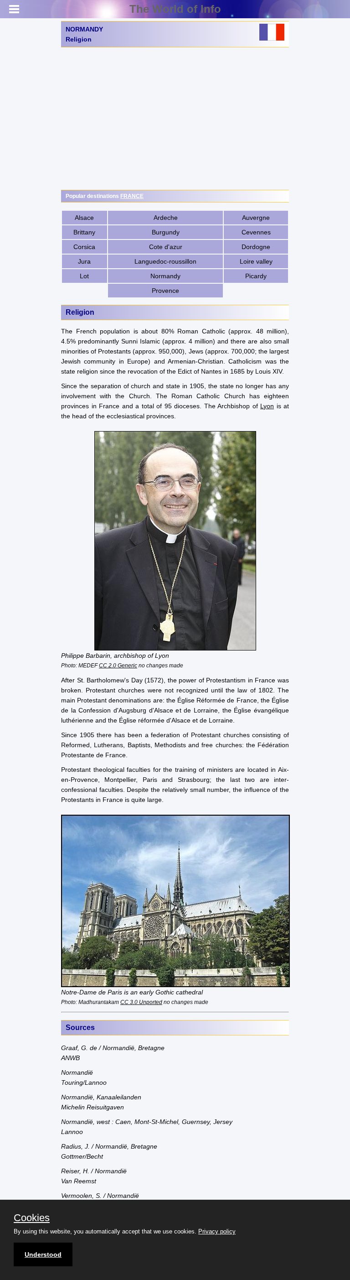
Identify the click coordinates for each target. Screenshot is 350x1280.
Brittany (84, 232)
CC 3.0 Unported (141, 1002)
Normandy (165, 276)
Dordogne (256, 246)
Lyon (267, 406)
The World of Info (175, 9)
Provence (165, 290)
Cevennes (256, 232)
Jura (84, 261)
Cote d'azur (165, 246)
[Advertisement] (175, 118)
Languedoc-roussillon (165, 261)
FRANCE (132, 196)
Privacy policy (217, 1231)
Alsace (84, 217)
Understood (43, 1254)
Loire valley (256, 261)
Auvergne (256, 217)
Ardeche (166, 217)
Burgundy (166, 232)
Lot (84, 276)
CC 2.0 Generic (118, 665)
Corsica (84, 246)
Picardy (256, 276)
